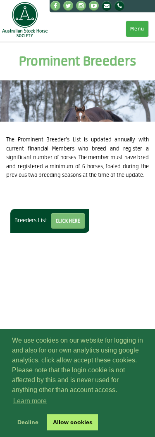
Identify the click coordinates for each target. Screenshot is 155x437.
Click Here (68, 220)
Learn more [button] (30, 400)
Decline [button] (27, 422)
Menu (137, 29)
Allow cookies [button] (73, 422)
